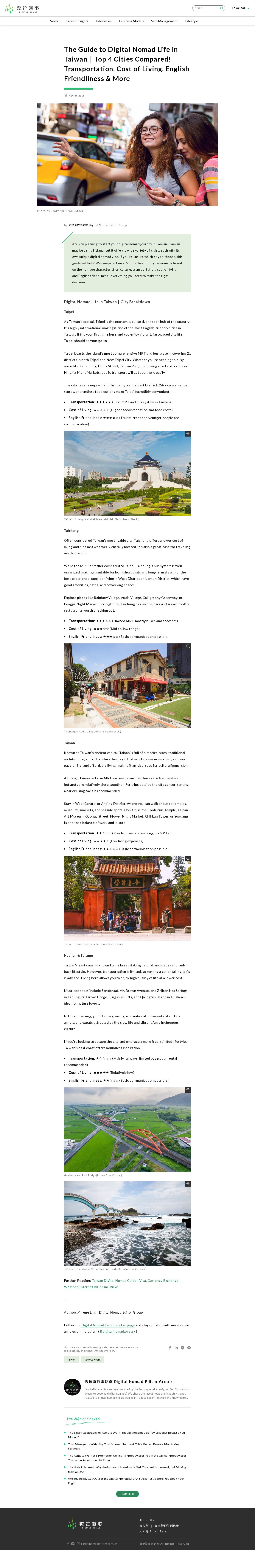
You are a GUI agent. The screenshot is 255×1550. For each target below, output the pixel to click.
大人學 (144, 1526)
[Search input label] (208, 8)
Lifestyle (191, 21)
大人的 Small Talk (153, 1531)
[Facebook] (67, 1543)
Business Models (131, 21)
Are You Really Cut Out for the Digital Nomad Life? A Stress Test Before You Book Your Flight (126, 1481)
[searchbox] (208, 8)
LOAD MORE (128, 1494)
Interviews (104, 21)
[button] (222, 8)
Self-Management (164, 21)
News (54, 21)
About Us (146, 1520)
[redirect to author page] (72, 1387)
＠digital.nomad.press (116, 1331)
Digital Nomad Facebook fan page (108, 1325)
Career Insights (77, 21)
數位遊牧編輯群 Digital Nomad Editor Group (98, 225)
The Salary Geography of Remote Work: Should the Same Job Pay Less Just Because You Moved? (126, 1435)
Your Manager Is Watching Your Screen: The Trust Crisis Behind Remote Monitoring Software (123, 1446)
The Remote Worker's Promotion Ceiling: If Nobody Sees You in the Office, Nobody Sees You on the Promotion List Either (127, 1458)
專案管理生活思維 (167, 1526)
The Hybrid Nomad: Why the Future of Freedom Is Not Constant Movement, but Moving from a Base (127, 1469)
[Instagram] (73, 1544)
